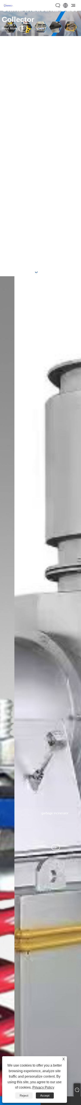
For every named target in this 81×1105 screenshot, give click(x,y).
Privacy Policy (43, 1087)
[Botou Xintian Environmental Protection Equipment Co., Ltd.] (8, 8)
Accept (44, 1095)
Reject (24, 1095)
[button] (36, 271)
